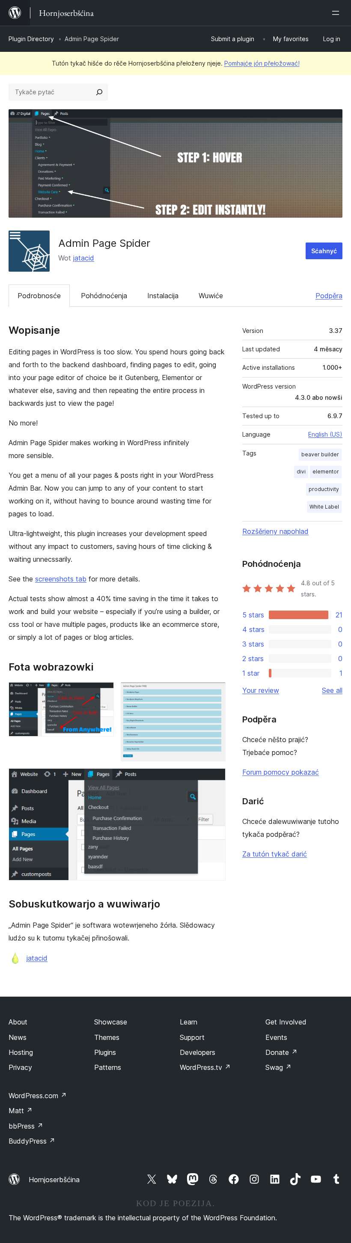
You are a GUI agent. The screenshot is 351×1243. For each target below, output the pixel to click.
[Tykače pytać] (99, 92)
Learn (188, 1022)
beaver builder (320, 454)
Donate (281, 1052)
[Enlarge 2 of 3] (214, 693)
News (18, 1037)
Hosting (21, 1052)
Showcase (110, 1022)
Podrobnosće (39, 295)
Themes (106, 1037)
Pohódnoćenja (104, 295)
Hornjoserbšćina (54, 1179)
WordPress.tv (205, 1067)
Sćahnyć (324, 251)
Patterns (107, 1067)
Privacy (20, 1067)
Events (276, 1037)
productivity (324, 489)
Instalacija (162, 295)
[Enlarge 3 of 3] (214, 780)
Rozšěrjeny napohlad (275, 531)
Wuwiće (211, 295)
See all (332, 690)
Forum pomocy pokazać (280, 772)
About (18, 1022)
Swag (278, 1067)
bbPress (26, 1126)
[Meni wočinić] (337, 13)
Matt (21, 1110)
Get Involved (285, 1022)
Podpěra (328, 295)
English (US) (325, 434)
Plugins (105, 1052)
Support (192, 1037)
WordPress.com (38, 1095)
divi (301, 471)
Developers (197, 1052)
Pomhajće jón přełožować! (262, 63)
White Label (324, 506)
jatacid (83, 258)
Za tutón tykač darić (274, 854)
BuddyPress (32, 1141)
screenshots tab (60, 579)
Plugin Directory (31, 38)
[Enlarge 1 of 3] (102, 693)
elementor (325, 471)
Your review (260, 690)
